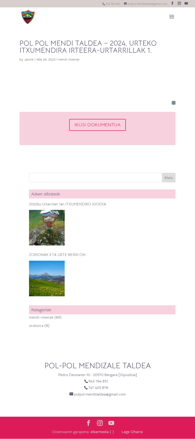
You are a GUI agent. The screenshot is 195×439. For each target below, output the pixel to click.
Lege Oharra (132, 432)
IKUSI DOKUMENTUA (97, 125)
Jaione (29, 59)
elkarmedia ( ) (102, 432)
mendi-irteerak (68, 59)
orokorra (36, 325)
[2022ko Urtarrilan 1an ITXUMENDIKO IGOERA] (47, 227)
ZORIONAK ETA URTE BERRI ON (57, 254)
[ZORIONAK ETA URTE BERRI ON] (47, 278)
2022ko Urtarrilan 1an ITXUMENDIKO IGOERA (67, 204)
